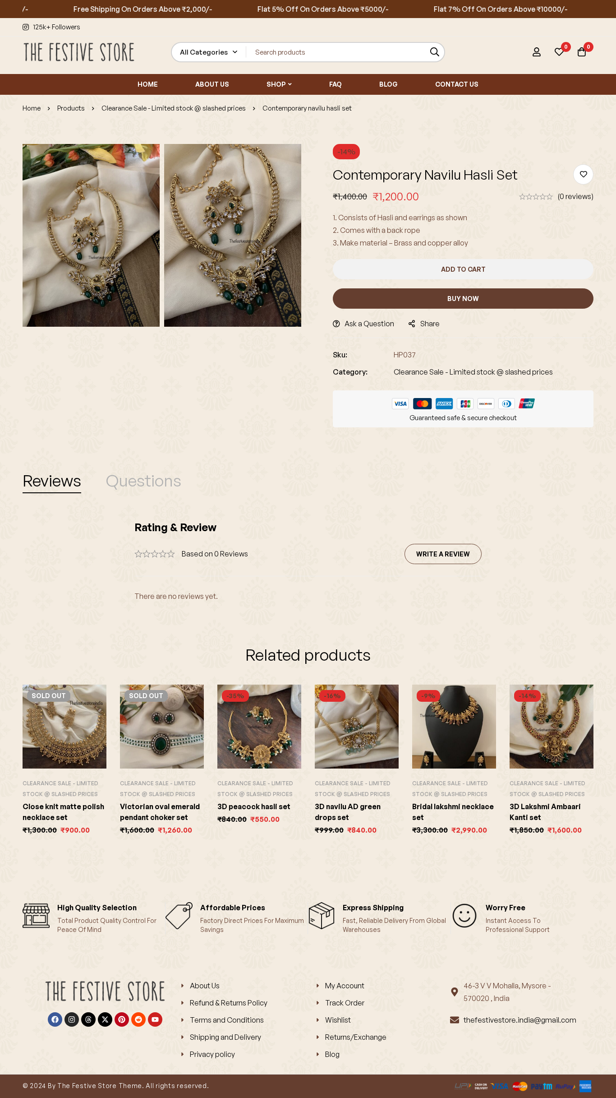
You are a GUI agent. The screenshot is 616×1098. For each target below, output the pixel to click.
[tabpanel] (308, 561)
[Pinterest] (122, 1019)
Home (32, 108)
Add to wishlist (583, 174)
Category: (350, 371)
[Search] (435, 52)
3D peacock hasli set (253, 806)
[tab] (52, 480)
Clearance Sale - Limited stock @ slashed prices (173, 108)
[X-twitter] (105, 1019)
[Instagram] (71, 1019)
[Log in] (536, 52)
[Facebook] (55, 1019)
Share (430, 323)
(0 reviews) (575, 196)
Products (71, 108)
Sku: (340, 354)
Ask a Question (369, 323)
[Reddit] (138, 1019)
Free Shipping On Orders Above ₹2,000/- (117, 9)
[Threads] (88, 1019)
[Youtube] (155, 1019)
